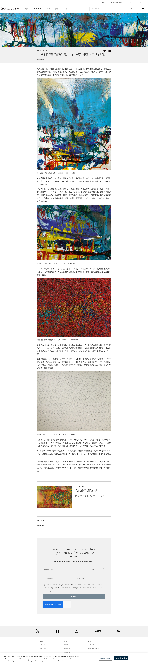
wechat (118, 631)
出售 (48, 9)
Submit (74, 597)
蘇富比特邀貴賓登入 (117, 2)
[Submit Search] (131, 9)
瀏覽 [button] (57, 9)
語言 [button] (140, 2)
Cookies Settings (105, 658)
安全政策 (91, 644)
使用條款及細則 (94, 648)
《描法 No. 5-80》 (44, 440)
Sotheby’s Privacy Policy (78, 585)
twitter (37, 631)
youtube (98, 631)
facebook (57, 631)
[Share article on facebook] (109, 51)
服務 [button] (65, 9)
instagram (76, 631)
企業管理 (67, 652)
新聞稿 (66, 644)
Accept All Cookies (121, 658)
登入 (103, 2)
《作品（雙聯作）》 (49, 340)
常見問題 (42, 648)
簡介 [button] (131, 2)
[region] (74, 658)
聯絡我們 (42, 644)
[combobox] (111, 9)
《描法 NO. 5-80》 (47, 435)
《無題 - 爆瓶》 (48, 173)
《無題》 (40, 189)
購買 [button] (26, 9)
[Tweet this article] (104, 51)
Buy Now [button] (38, 9)
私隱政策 (67, 648)
